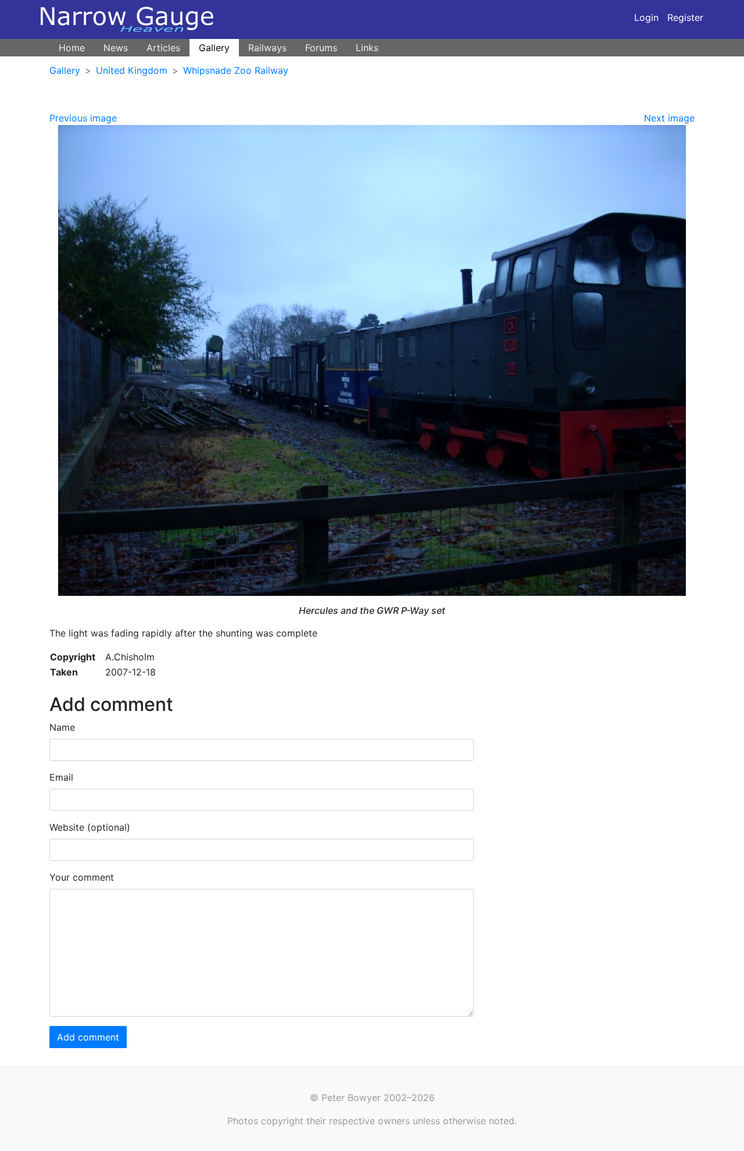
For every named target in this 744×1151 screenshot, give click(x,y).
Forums (321, 47)
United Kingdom (131, 70)
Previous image (83, 118)
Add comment (88, 1037)
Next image (669, 118)
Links (367, 47)
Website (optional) (89, 827)
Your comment (81, 877)
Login (646, 17)
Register (685, 17)
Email (61, 777)
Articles (163, 47)
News (115, 47)
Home (72, 47)
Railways (267, 47)
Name (62, 727)
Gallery (214, 47)
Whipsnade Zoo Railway (235, 70)
